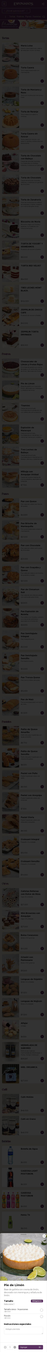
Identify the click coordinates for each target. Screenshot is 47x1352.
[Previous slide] (1, 1257)
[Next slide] (45, 1257)
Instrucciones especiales (17, 1324)
